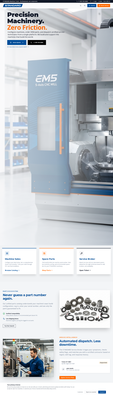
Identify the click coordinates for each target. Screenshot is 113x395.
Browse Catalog (11, 270)
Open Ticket (84, 270)
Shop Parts (46, 270)
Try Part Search (9, 326)
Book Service (105, 5)
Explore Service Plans (67, 377)
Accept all (102, 392)
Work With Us (106, 1)
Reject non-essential (91, 392)
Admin (100, 1)
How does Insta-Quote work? (18, 47)
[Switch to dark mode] (80, 5)
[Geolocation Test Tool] (90, 1)
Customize (80, 392)
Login (95, 1)
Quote (93, 5)
